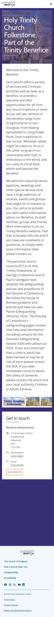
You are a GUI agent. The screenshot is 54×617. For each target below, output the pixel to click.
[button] (51, 4)
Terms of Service (11, 605)
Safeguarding (11, 572)
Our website (14, 472)
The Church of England (15, 561)
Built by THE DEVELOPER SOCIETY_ (18, 610)
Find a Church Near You (16, 566)
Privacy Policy (9, 599)
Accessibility (10, 577)
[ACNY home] (8, 4)
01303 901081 (17, 465)
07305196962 (17, 456)
